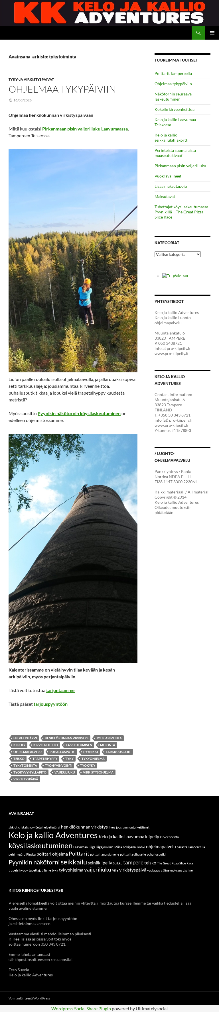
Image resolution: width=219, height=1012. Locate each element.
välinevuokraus (171, 870)
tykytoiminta (25, 765)
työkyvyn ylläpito (29, 772)
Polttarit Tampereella (173, 73)
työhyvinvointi (58, 765)
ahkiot (13, 827)
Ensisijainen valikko (212, 33)
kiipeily (19, 745)
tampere (133, 862)
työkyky (87, 765)
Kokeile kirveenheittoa (174, 109)
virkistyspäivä (25, 779)
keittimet (143, 827)
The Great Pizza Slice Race (175, 863)
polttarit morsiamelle (104, 854)
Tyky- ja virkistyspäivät (31, 79)
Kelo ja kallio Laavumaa (121, 836)
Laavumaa (80, 847)
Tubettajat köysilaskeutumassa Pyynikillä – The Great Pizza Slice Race (181, 211)
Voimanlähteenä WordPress (29, 998)
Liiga (92, 847)
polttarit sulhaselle (133, 854)
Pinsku (31, 854)
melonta (107, 745)
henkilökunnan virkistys (66, 738)
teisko (19, 758)
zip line (188, 870)
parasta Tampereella (191, 847)
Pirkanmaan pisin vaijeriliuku (180, 165)
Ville (115, 870)
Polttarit (79, 853)
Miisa (118, 847)
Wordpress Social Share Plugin (81, 1008)
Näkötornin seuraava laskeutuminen (173, 96)
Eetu (38, 827)
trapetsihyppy (45, 758)
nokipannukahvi (134, 847)
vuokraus (153, 870)
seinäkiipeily (100, 862)
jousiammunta (109, 738)
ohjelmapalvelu (27, 752)
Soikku (117, 863)
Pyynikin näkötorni (34, 862)
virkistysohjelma (98, 772)
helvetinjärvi (25, 738)
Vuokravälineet (168, 176)
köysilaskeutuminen (40, 845)
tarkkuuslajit (118, 752)
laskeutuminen (79, 745)
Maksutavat (165, 196)
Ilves (112, 827)
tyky (69, 758)
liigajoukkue (104, 847)
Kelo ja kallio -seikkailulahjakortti (171, 137)
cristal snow (26, 827)
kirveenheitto (45, 745)
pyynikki (90, 752)
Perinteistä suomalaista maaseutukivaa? (175, 153)
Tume (47, 870)
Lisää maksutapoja (171, 186)
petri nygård (17, 854)
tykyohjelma (93, 758)
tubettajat (36, 870)
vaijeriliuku (64, 772)
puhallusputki (62, 752)
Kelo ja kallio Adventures (53, 835)
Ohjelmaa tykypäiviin (62, 89)
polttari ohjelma (52, 853)
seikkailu (74, 862)
